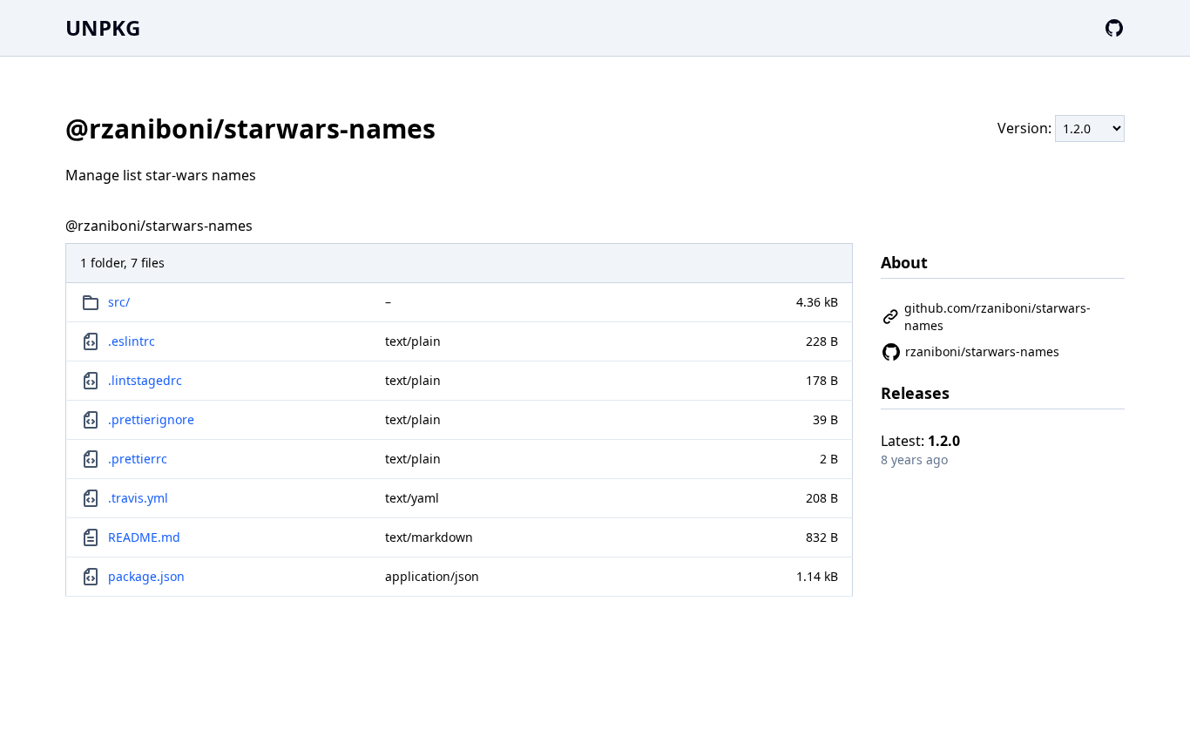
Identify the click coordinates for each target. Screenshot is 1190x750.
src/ (119, 302)
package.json (146, 576)
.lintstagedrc (145, 380)
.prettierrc (137, 458)
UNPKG (102, 27)
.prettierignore (151, 419)
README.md (144, 537)
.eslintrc (131, 341)
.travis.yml (138, 498)
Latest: (920, 440)
